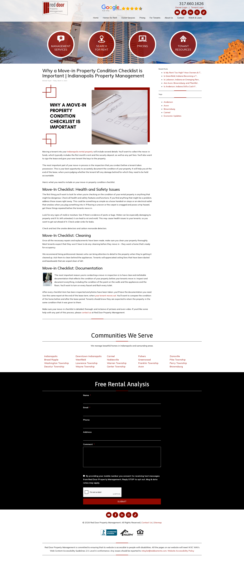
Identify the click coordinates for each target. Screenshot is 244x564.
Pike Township (178, 359)
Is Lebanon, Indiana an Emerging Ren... (182, 79)
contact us (86, 312)
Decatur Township (54, 366)
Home (95, 18)
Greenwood (144, 359)
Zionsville (175, 356)
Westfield (81, 359)
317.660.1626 (191, 3)
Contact (180, 18)
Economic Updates (172, 116)
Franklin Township (148, 363)
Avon (166, 105)
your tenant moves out (105, 295)
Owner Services (128, 18)
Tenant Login (197, 7)
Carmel (167, 112)
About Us (169, 18)
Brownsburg (169, 109)
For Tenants (155, 18)
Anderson (168, 102)
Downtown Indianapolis (89, 356)
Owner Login (181, 7)
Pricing (142, 18)
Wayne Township (85, 366)
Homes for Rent (110, 18)
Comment (88, 444)
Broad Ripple (51, 359)
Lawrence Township (86, 363)
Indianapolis (50, 356)
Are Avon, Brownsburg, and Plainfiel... (181, 83)
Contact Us (147, 522)
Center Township (116, 366)
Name (86, 395)
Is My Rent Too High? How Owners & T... (182, 72)
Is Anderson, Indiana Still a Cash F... (180, 86)
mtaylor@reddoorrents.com (154, 550)
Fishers (142, 356)
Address (87, 432)
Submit (122, 501)
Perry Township (178, 363)
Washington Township (56, 363)
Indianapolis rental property (80, 151)
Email (85, 407)
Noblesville (113, 359)
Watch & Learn (195, 18)
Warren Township (116, 363)
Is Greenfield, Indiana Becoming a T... (181, 76)
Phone (86, 420)
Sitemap (158, 522)
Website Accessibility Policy (180, 550)
